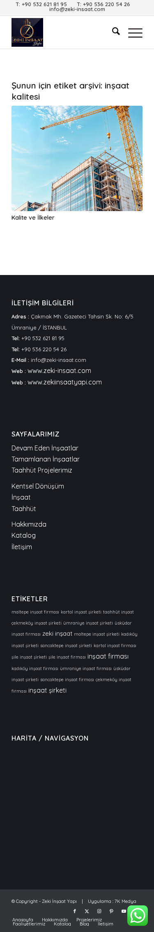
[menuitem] (112, 32)
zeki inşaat (57, 633)
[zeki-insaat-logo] (63, 32)
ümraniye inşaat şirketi (88, 623)
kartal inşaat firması (115, 645)
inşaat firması (108, 656)
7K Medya (125, 901)
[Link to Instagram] (99, 911)
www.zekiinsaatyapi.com (65, 382)
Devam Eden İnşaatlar (44, 448)
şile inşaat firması (67, 657)
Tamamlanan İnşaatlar (45, 459)
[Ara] (112, 32)
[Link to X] (87, 911)
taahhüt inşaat (118, 612)
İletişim (21, 547)
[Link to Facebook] (75, 911)
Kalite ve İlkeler (33, 217)
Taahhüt (23, 509)
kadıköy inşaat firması (34, 668)
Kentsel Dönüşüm (37, 486)
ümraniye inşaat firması (86, 668)
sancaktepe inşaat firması (67, 679)
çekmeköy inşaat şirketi (36, 623)
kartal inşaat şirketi (81, 612)
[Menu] (131, 32)
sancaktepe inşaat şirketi (66, 645)
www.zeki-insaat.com (59, 370)
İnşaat (21, 497)
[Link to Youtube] (124, 911)
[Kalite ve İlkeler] (77, 158)
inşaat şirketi (47, 690)
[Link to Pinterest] (112, 911)
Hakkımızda (28, 524)
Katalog (23, 535)
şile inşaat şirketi (29, 657)
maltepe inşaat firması (35, 612)
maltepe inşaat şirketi (97, 634)
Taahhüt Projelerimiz (41, 470)
